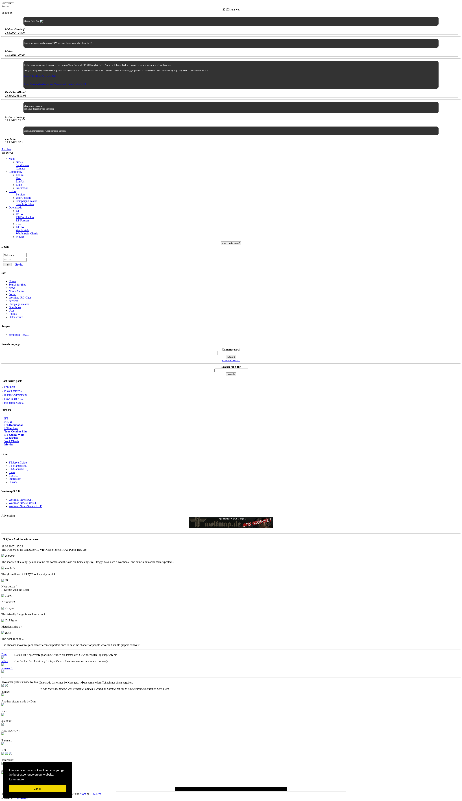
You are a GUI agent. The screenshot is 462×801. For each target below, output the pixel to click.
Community (15, 171)
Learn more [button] (16, 779)
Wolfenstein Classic (27, 233)
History (13, 482)
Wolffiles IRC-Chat (20, 297)
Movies (20, 236)
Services (20, 194)
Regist (19, 264)
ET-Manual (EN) (18, 465)
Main (12, 158)
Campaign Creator (26, 201)
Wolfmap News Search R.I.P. (25, 506)
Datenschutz (16, 317)
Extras (12, 191)
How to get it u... (13, 398)
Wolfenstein (22, 230)
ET (17, 210)
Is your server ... (13, 390)
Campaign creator (19, 304)
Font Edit (9, 386)
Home (12, 281)
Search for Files (25, 204)
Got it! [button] (38, 788)
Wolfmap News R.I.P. (21, 499)
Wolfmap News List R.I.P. (24, 502)
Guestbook (22, 188)
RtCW (19, 214)
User (18, 178)
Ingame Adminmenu (15, 394)
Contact (20, 168)
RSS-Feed (95, 793)
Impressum (15, 478)
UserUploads (23, 197)
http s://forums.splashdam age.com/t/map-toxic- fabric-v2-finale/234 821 (55, 84)
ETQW (20, 226)
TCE (18, 223)
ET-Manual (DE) (18, 469)
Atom (82, 793)
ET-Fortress (22, 220)
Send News (22, 165)
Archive (6, 149)
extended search (231, 360)
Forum (19, 175)
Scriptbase (19, 334)
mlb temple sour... (14, 402)
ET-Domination (25, 217)
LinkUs (20, 181)
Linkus (13, 313)
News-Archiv (16, 291)
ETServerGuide (18, 462)
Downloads (15, 207)
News (19, 162)
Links (19, 184)
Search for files (17, 284)
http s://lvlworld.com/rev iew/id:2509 (40, 76)
